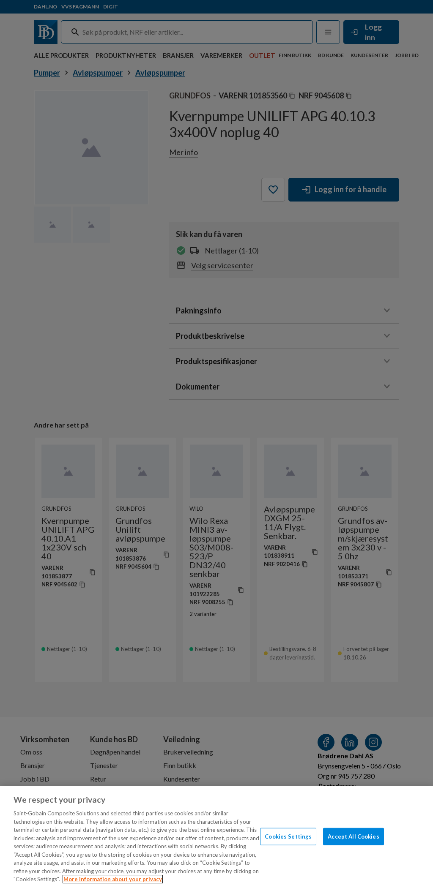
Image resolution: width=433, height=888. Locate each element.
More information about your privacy (112, 879)
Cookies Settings (288, 836)
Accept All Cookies (353, 836)
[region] (216, 837)
